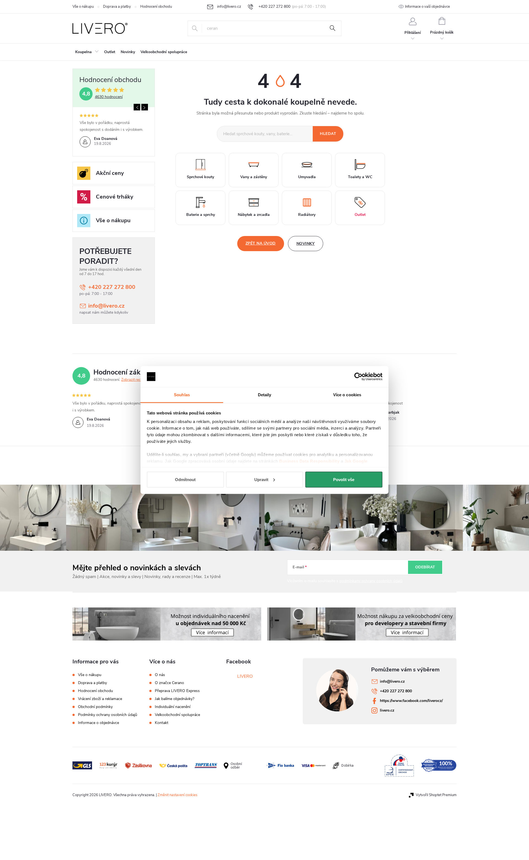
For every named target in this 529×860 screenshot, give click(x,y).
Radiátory (306, 214)
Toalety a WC (360, 177)
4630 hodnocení (109, 97)
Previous (137, 107)
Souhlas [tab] (182, 394)
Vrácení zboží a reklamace (100, 698)
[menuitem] (86, 52)
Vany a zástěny (253, 177)
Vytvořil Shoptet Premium (436, 795)
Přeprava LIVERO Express (177, 691)
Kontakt (161, 723)
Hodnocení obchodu (156, 6)
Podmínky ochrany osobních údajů (107, 714)
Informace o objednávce (98, 722)
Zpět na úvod (260, 243)
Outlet (360, 214)
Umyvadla (307, 177)
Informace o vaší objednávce (427, 6)
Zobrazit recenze (134, 379)
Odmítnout (185, 479)
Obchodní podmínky (95, 706)
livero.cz (387, 710)
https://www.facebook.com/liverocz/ (411, 700)
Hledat (332, 28)
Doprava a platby (117, 6)
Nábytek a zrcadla (254, 214)
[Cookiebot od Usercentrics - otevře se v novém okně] (358, 377)
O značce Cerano (169, 683)
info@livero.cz (106, 306)
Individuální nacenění (172, 707)
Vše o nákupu (83, 6)
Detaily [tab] (264, 394)
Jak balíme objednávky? (174, 699)
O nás (160, 675)
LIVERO (245, 676)
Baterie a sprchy (200, 214)
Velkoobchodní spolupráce (177, 715)
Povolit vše (343, 479)
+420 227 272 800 (111, 287)
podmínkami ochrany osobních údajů (371, 581)
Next (144, 107)
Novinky (305, 243)
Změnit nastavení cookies (177, 795)
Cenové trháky (114, 196)
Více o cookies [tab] (347, 394)
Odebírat (425, 567)
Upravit (261, 479)
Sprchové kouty (200, 177)
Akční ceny (110, 173)
